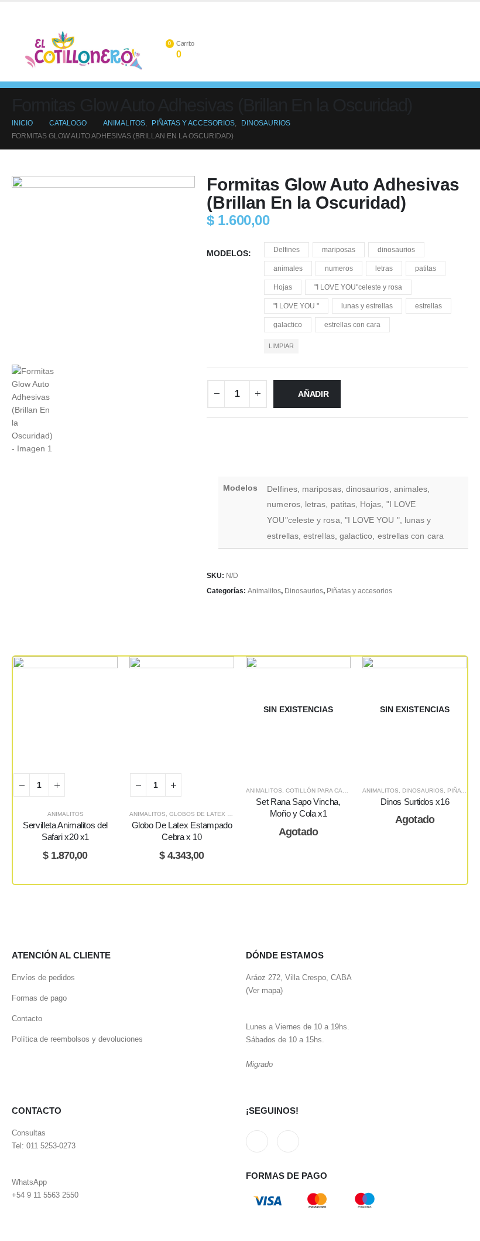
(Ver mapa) (264, 991)
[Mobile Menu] (18, 50)
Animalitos (264, 591)
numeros (339, 268)
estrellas (428, 306)
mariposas (338, 250)
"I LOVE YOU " (296, 306)
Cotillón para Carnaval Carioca (340, 790)
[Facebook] (440, 11)
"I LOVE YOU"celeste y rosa (358, 287)
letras (384, 268)
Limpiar (281, 345)
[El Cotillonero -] (83, 50)
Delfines (286, 250)
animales (288, 268)
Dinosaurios (303, 591)
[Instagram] (459, 11)
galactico (287, 325)
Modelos (227, 253)
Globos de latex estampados (218, 814)
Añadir (313, 394)
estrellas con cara (352, 325)
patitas (425, 268)
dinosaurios (396, 250)
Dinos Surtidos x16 (414, 802)
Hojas (282, 287)
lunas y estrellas (367, 306)
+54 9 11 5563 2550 (45, 1195)
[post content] (65, 709)
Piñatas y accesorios (359, 591)
